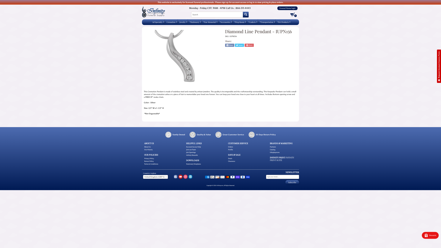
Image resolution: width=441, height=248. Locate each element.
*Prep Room (240, 23)
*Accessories (226, 23)
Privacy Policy (149, 158)
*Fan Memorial (210, 23)
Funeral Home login (287, 8)
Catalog (272, 150)
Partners (273, 147)
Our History (148, 150)
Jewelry (183, 23)
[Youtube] (180, 177)
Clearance (231, 161)
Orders (230, 147)
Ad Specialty (158, 23)
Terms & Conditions (151, 164)
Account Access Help (193, 147)
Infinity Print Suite (282, 159)
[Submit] (246, 14)
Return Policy (149, 161)
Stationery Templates (193, 164)
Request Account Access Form (439, 65)
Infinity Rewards (192, 155)
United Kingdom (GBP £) (154, 177)
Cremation (172, 23)
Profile (230, 150)
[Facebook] (176, 177)
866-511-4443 (243, 8)
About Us (147, 147)
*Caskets (252, 23)
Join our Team (191, 150)
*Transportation (267, 23)
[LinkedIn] (190, 177)
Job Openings (191, 152)
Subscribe (292, 182)
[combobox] (217, 14)
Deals (230, 158)
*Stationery (195, 23)
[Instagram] (185, 177)
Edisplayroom (275, 152)
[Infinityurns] (153, 11)
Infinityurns (219, 185)
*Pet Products (283, 23)
